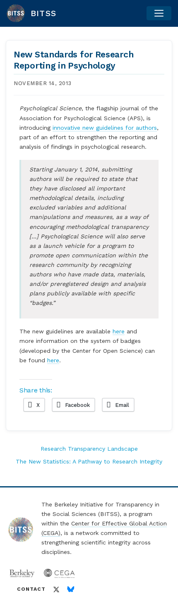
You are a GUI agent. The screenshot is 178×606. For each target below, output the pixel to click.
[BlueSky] (71, 589)
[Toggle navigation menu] (159, 13)
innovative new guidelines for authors (105, 127)
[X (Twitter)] (56, 589)
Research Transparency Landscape (89, 448)
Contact (31, 589)
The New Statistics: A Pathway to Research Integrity (89, 461)
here (119, 331)
